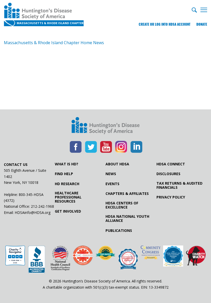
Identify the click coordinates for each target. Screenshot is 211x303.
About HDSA (117, 164)
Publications (119, 231)
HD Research (67, 184)
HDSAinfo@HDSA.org (32, 212)
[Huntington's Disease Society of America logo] (105, 126)
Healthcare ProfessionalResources (68, 197)
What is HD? (66, 164)
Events (112, 184)
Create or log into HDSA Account (164, 24)
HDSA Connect (170, 164)
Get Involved (68, 211)
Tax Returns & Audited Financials (179, 185)
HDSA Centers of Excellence (122, 205)
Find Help (64, 174)
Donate (201, 24)
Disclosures (168, 174)
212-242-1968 (42, 206)
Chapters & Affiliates (127, 194)
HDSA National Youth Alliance (127, 218)
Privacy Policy (170, 197)
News (111, 174)
